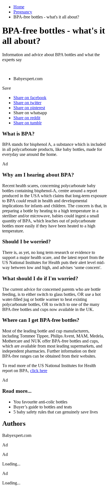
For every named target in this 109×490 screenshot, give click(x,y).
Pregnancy (22, 11)
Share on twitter (27, 102)
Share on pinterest (29, 107)
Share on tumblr (27, 122)
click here (38, 370)
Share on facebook (29, 97)
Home (18, 6)
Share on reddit (26, 117)
